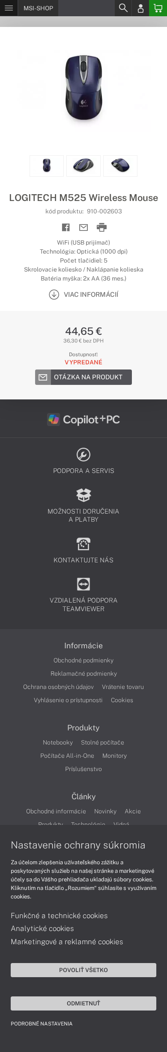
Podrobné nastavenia (42, 1024)
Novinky (105, 811)
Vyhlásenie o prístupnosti (68, 700)
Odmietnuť (83, 1003)
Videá (121, 824)
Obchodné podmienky (83, 660)
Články (84, 797)
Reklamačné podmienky (84, 673)
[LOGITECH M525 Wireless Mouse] (83, 91)
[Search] (122, 8)
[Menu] (9, 8)
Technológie (88, 824)
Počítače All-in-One (67, 755)
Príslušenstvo (83, 768)
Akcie (133, 811)
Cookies (122, 700)
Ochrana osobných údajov (58, 686)
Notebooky (58, 742)
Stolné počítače (102, 742)
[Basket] (158, 8)
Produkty (83, 728)
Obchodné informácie (56, 811)
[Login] (140, 8)
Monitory (114, 755)
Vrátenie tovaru (123, 686)
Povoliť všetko (83, 969)
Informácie (83, 646)
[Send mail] (83, 227)
